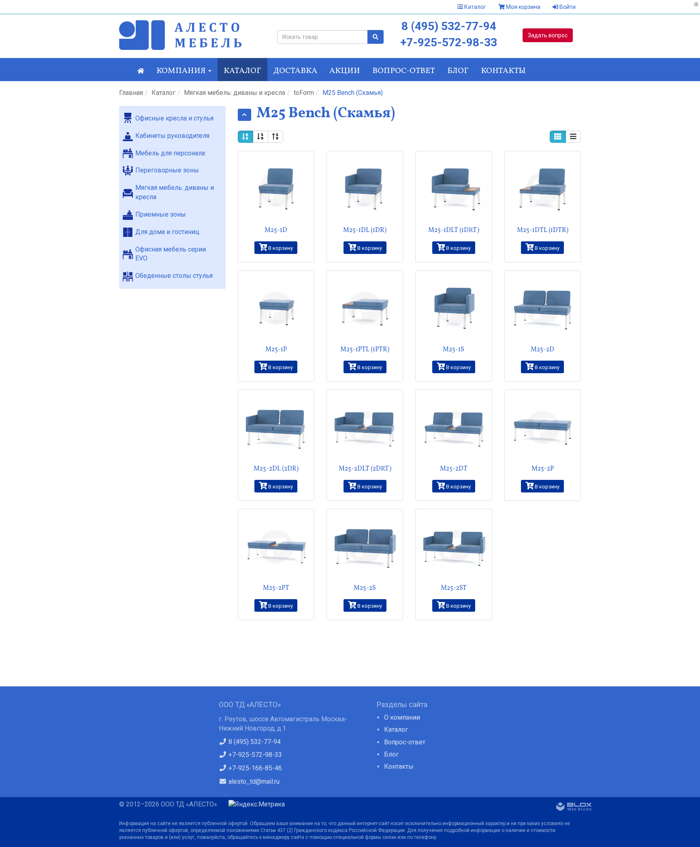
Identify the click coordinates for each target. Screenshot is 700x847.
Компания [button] (181, 71)
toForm (304, 93)
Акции (344, 71)
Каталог (474, 7)
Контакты (503, 71)
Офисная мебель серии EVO (170, 253)
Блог (458, 71)
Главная (131, 93)
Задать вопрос (548, 35)
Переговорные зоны (167, 170)
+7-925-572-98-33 (448, 42)
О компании (402, 717)
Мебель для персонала (170, 153)
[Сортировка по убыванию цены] (275, 137)
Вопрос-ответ (403, 71)
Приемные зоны (160, 214)
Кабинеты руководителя (172, 136)
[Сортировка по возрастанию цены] (260, 137)
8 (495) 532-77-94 (448, 26)
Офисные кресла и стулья (174, 118)
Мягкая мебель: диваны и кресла (234, 93)
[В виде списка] (573, 137)
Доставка (295, 71)
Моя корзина (522, 7)
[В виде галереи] (558, 137)
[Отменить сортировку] (245, 137)
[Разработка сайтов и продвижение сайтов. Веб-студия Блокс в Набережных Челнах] (574, 808)
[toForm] (244, 115)
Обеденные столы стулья (174, 275)
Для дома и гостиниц (167, 232)
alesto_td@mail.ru (253, 781)
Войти (567, 7)
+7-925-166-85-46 (254, 768)
